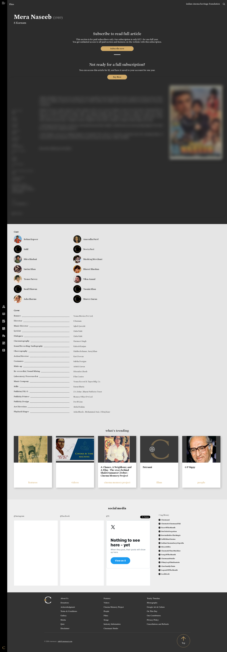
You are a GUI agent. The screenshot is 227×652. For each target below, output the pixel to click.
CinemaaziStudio (168, 558)
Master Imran (90, 299)
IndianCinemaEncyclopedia (172, 543)
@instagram (19, 516)
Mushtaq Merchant (92, 259)
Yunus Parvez (30, 279)
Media (63, 619)
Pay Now (117, 77)
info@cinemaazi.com (65, 641)
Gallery (64, 615)
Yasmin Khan (89, 289)
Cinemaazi (165, 520)
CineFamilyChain (168, 566)
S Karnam (20, 23)
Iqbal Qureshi (79, 326)
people (201, 482)
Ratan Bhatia (78, 387)
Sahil (26, 249)
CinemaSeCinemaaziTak (171, 524)
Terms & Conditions (69, 611)
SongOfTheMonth (168, 555)
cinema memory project (117, 482)
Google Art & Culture (156, 607)
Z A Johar (77, 391)
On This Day (152, 611)
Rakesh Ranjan (79, 346)
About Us (64, 598)
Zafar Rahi (77, 331)
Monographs (152, 602)
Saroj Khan (92, 351)
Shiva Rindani (30, 259)
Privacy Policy (153, 619)
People (106, 611)
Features (107, 598)
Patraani (147, 467)
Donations (65, 602)
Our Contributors (154, 615)
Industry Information (112, 624)
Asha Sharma (30, 299)
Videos (106, 602)
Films (106, 615)
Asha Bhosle (78, 412)
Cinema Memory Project (114, 607)
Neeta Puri (88, 249)
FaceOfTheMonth (168, 528)
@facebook (65, 516)
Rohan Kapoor (31, 239)
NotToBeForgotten (169, 531)
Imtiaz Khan (30, 269)
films (11, 4)
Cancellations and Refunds (158, 624)
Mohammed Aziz (92, 412)
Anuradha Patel (91, 239)
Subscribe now (117, 48)
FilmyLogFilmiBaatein (170, 562)
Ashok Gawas (79, 366)
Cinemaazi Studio (111, 628)
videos (75, 482)
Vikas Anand (89, 279)
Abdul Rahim (79, 407)
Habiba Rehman (80, 351)
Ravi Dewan (78, 356)
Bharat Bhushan (91, 269)
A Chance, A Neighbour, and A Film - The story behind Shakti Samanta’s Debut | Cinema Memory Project (116, 471)
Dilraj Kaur (105, 412)
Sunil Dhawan (30, 289)
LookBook (165, 574)
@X (107, 516)
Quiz (63, 624)
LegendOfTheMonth (169, 570)
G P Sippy (190, 467)
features (32, 482)
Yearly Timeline (153, 598)
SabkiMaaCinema (168, 539)
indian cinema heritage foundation (203, 3)
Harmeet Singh (79, 341)
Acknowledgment (68, 607)
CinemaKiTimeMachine (170, 551)
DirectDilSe (166, 547)
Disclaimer (65, 628)
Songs (106, 619)
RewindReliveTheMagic (171, 535)
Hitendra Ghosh (80, 371)
